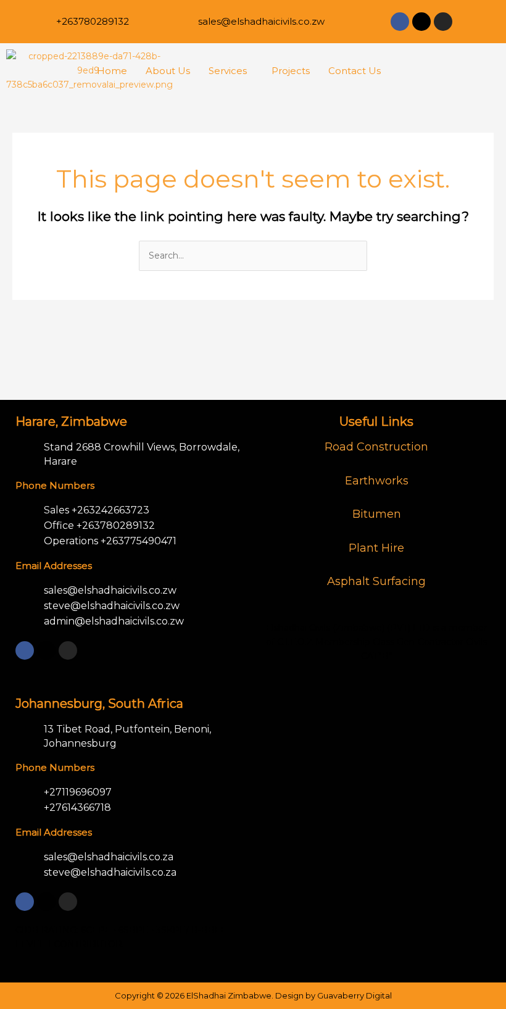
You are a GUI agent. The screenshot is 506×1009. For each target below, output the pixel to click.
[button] (230, 71)
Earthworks (377, 481)
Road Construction (376, 447)
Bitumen (376, 514)
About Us (168, 71)
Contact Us (354, 71)
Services (228, 71)
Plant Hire (376, 548)
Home (112, 71)
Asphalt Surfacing (376, 581)
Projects (291, 71)
